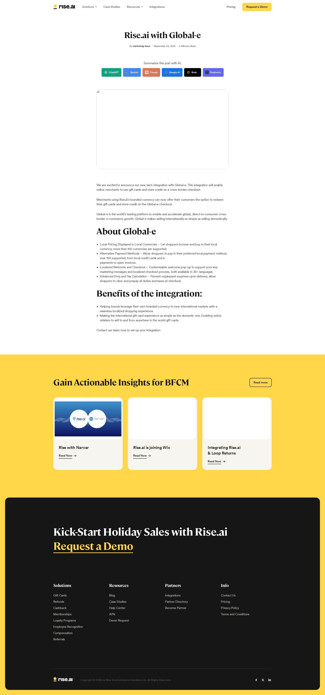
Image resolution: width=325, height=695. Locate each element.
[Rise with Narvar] (88, 433)
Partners (173, 585)
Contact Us (228, 595)
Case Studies (111, 6)
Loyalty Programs (64, 620)
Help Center (117, 608)
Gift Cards (60, 595)
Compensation (63, 633)
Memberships (62, 614)
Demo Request (119, 620)
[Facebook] (256, 680)
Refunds (58, 601)
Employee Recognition (68, 626)
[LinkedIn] (270, 680)
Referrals (59, 639)
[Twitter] (263, 680)
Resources (118, 585)
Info (225, 585)
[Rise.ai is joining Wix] (162, 433)
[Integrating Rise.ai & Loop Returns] (237, 433)
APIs (112, 614)
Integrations (157, 6)
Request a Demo (93, 546)
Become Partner (175, 608)
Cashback (59, 608)
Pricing (225, 601)
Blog (112, 595)
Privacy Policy (230, 608)
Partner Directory (176, 601)
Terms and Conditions (235, 614)
